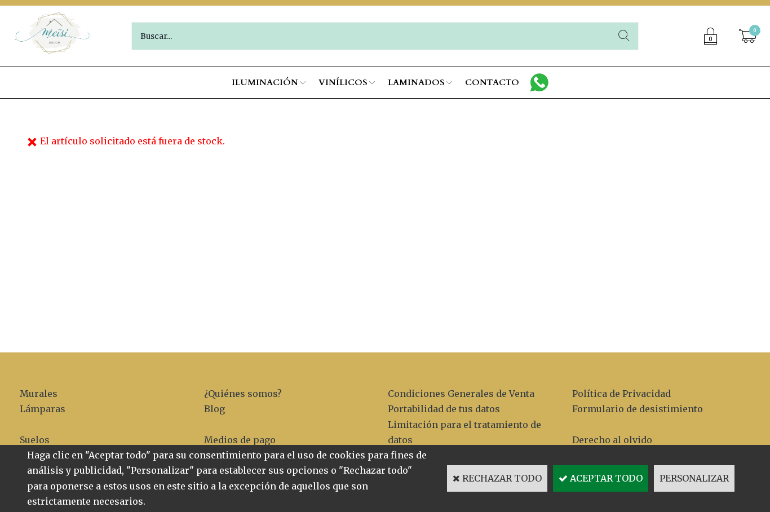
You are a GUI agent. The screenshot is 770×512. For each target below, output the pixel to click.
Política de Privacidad (621, 393)
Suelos (35, 439)
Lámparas (42, 408)
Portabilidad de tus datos (444, 408)
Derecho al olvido (612, 439)
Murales (38, 393)
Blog (214, 408)
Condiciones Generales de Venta (461, 393)
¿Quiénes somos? (243, 393)
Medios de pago (240, 439)
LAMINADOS (416, 82)
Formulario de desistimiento (637, 408)
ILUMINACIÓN (265, 82)
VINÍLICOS (343, 82)
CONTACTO (492, 82)
